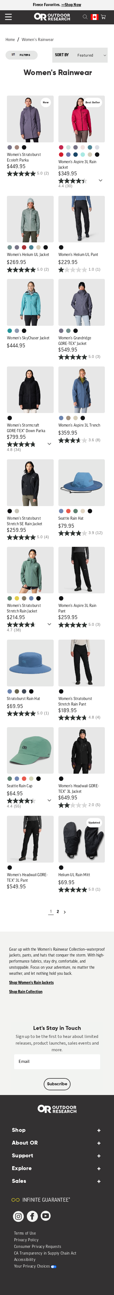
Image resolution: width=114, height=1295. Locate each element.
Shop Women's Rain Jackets (31, 983)
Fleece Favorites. (47, 5)
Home (10, 40)
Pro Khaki (31, 778)
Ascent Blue (17, 778)
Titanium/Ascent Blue (97, 147)
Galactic (68, 154)
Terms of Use (25, 1234)
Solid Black (38, 778)
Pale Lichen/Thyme (68, 147)
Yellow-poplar (17, 598)
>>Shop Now (71, 5)
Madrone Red (24, 247)
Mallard (90, 147)
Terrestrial (17, 147)
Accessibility (25, 1260)
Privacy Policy (26, 1240)
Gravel (24, 598)
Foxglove (61, 147)
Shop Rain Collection (25, 992)
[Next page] (64, 912)
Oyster (90, 154)
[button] (103, 16)
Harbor (75, 154)
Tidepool (9, 331)
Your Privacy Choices (32, 1267)
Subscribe (57, 1084)
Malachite (75, 511)
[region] (57, 5)
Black (24, 147)
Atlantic (24, 691)
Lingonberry (61, 154)
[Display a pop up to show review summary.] (101, 182)
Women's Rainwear (38, 40)
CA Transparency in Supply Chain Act (45, 1254)
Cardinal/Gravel (68, 511)
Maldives (83, 154)
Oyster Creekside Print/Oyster (17, 511)
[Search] (78, 16)
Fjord (17, 331)
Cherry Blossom (83, 147)
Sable (68, 418)
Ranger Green (17, 691)
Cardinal (24, 778)
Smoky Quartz (9, 147)
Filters (25, 55)
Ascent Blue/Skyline (61, 511)
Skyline (61, 418)
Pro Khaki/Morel (83, 511)
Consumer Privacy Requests (38, 1247)
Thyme (9, 247)
